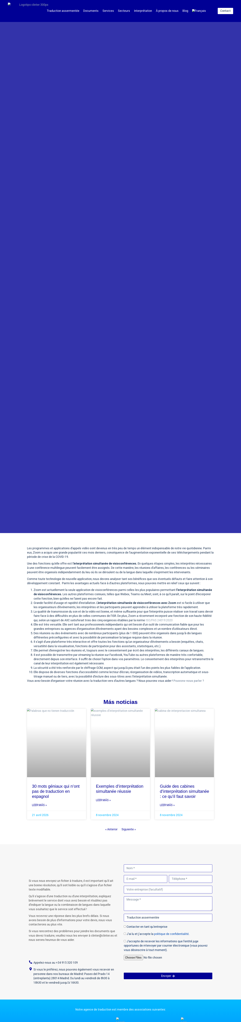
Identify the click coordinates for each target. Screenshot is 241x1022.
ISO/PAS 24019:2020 (159, 620)
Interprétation (143, 10)
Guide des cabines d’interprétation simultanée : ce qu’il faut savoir (184, 791)
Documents (91, 10)
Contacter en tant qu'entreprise (147, 926)
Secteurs (124, 10)
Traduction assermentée (63, 10)
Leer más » (39, 805)
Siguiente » (128, 829)
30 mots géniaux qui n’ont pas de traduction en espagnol (56, 791)
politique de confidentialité (171, 934)
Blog (185, 10)
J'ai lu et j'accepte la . (158, 934)
